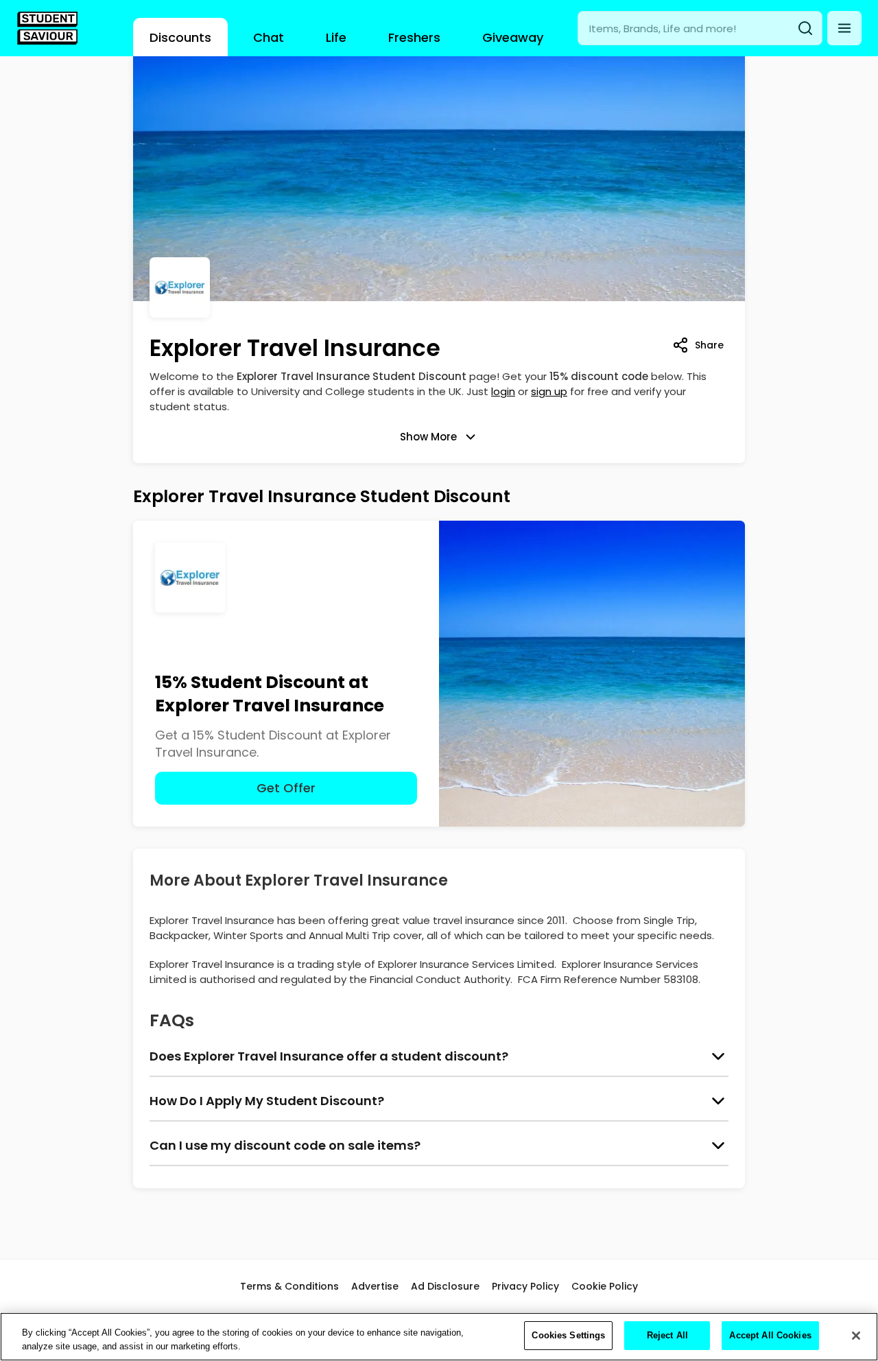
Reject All (667, 1335)
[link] (47, 28)
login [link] (503, 391)
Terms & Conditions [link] (289, 1286)
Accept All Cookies (770, 1335)
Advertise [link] (375, 1286)
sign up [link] (549, 391)
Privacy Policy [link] (525, 1286)
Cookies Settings (568, 1335)
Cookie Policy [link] (604, 1286)
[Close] (856, 1336)
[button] (844, 28)
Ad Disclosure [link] (445, 1286)
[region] (439, 1336)
